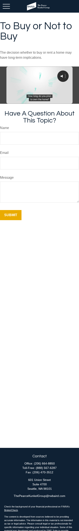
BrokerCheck (11, 510)
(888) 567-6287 (46, 468)
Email (4, 152)
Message (7, 177)
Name (4, 128)
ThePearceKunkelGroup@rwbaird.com (39, 496)
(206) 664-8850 (44, 463)
